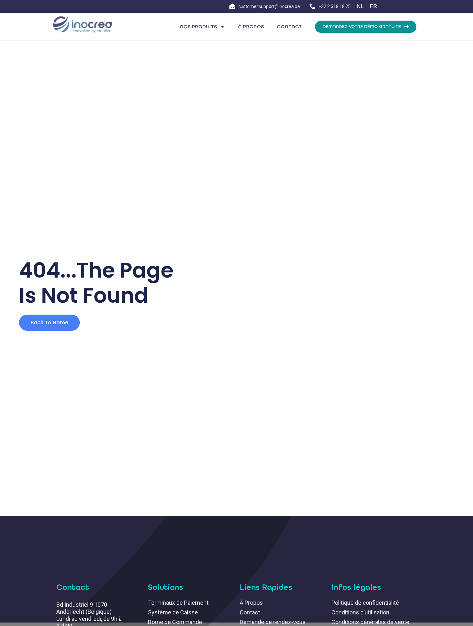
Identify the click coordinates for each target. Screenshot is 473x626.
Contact (289, 27)
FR (373, 6)
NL (360, 6)
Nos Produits (198, 27)
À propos (251, 27)
